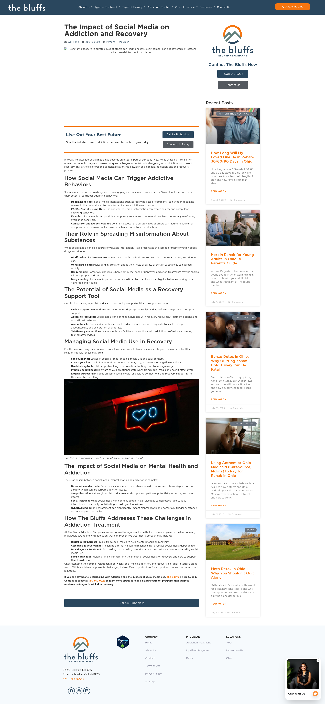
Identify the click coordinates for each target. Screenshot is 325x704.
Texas (229, 643)
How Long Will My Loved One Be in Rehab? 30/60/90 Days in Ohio (232, 157)
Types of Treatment (106, 7)
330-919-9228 (96, 580)
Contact (150, 658)
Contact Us (223, 7)
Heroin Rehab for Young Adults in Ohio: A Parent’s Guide (232, 259)
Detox (189, 658)
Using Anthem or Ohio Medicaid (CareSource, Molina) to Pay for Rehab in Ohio (231, 469)
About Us (84, 7)
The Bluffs (173, 577)
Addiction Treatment (198, 643)
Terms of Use (152, 666)
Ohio (229, 658)
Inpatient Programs (197, 650)
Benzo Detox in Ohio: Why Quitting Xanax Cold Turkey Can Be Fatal (230, 362)
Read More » (218, 191)
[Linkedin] (86, 690)
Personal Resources (117, 42)
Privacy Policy (153, 674)
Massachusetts (234, 650)
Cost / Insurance (185, 7)
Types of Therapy (132, 7)
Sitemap (150, 681)
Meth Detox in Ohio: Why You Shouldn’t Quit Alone (232, 573)
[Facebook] (71, 690)
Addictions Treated (159, 7)
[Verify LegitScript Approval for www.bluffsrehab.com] (122, 648)
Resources (206, 7)
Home (148, 643)
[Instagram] (79, 690)
